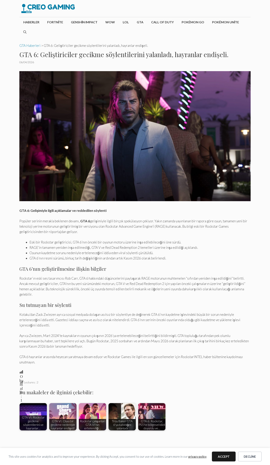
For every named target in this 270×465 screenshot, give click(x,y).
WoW (110, 22)
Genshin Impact (84, 22)
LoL (126, 22)
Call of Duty (162, 22)
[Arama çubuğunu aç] (24, 32)
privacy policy (197, 456)
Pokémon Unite (225, 22)
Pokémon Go (193, 22)
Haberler (31, 22)
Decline (250, 456)
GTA (140, 22)
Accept (224, 456)
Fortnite (55, 22)
